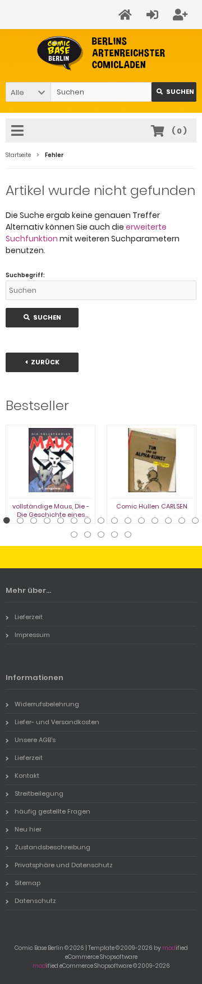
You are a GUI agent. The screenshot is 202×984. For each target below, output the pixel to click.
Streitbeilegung (39, 793)
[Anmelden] (154, 15)
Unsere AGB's (35, 739)
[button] (28, 92)
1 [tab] (6, 520)
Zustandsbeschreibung (52, 847)
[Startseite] (126, 15)
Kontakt (27, 775)
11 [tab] (141, 520)
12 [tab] (154, 520)
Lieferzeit (29, 616)
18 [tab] (101, 534)
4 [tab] (47, 520)
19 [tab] (114, 534)
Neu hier (28, 829)
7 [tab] (87, 520)
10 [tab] (128, 520)
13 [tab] (168, 520)
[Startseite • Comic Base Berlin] (101, 53)
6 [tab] (74, 520)
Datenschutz (35, 900)
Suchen (174, 92)
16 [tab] (74, 534)
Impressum (32, 634)
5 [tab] (60, 520)
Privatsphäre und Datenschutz (64, 865)
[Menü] (19, 131)
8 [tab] (101, 520)
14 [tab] (181, 520)
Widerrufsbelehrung (47, 704)
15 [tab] (195, 520)
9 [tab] (114, 520)
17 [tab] (87, 534)
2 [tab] (20, 520)
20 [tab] (128, 534)
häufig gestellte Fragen (52, 811)
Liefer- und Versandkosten (57, 721)
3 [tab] (33, 520)
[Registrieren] (182, 15)
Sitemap (27, 882)
